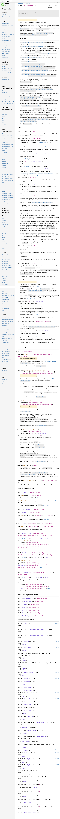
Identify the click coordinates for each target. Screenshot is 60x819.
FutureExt (28, 687)
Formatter (37, 515)
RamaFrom (30, 716)
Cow (40, 799)
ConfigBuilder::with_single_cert (28, 173)
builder (26, 354)
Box (29, 538)
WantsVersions (47, 404)
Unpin (24, 613)
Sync (41, 538)
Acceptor (37, 175)
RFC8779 (35, 314)
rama (7, 4)
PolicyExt (28, 710)
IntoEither (28, 699)
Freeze (24, 604)
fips (24, 465)
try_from (23, 583)
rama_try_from (25, 540)
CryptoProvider (36, 402)
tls (22, 3)
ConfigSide (26, 509)
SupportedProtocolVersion (45, 372)
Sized (29, 627)
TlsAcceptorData (46, 524)
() (53, 515)
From (23, 524)
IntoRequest (28, 702)
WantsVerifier (23, 356)
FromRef (27, 681)
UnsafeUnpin (26, 616)
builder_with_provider (31, 401)
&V (39, 777)
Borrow (26, 641)
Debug (24, 512)
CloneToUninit (29, 672)
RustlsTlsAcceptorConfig (37, 572)
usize (39, 138)
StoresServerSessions (43, 153)
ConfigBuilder (37, 354)
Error (20, 517)
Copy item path (35, 5)
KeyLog (32, 184)
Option (34, 138)
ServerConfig (25, 159)
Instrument (28, 690)
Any (25, 623)
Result (50, 515)
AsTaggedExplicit (36, 629)
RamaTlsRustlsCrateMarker (27, 535)
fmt (21, 515)
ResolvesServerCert (41, 169)
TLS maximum (42, 142)
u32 (34, 195)
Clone (24, 492)
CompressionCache (44, 321)
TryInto (29, 765)
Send (46, 538)
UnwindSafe (27, 601)
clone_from (24, 501)
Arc (31, 153)
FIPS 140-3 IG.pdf (31, 298)
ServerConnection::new (48, 147)
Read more (40, 498)
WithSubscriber (30, 813)
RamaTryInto (41, 736)
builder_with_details (30, 429)
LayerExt (27, 704)
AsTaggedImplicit (36, 635)
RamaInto (40, 722)
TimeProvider (39, 301)
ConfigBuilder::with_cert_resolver (47, 173)
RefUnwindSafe (28, 598)
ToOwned (27, 753)
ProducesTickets (36, 161)
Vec (31, 177)
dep (28, 3)
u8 (36, 177)
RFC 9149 (22, 267)
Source (57, 501)
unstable (51, 501)
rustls (24, 3)
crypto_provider (28, 480)
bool (34, 131)
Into (28, 693)
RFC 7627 (37, 286)
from (21, 526)
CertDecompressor (51, 331)
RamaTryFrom (26, 533)
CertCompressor (49, 306)
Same (26, 750)
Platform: (3, 1)
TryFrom (25, 572)
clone (22, 495)
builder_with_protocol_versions (34, 370)
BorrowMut (28, 647)
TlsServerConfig (38, 533)
